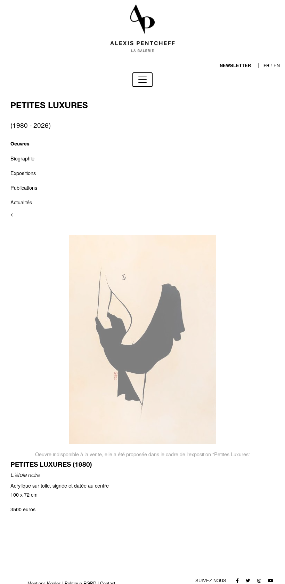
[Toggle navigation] (142, 79)
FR (266, 65)
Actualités (21, 202)
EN (277, 65)
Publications (23, 187)
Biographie (22, 158)
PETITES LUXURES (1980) (51, 464)
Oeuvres (20, 144)
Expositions (23, 172)
